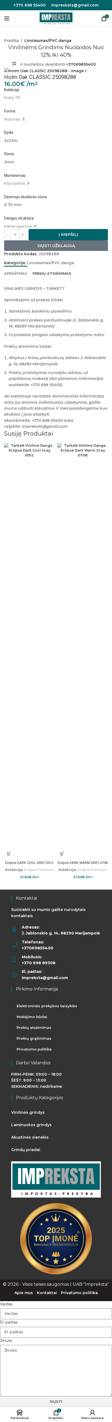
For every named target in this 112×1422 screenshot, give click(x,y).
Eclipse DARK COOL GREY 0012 (29, 863)
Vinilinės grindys (28, 1112)
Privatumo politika (34, 1049)
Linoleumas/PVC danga (47, 40)
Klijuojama (14, 183)
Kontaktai (47, 1292)
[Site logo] (56, 18)
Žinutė (6, 1340)
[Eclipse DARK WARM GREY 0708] (82, 646)
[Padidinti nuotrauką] (14, 64)
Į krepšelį (68, 234)
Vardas (6, 1304)
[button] (9, 853)
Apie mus (23, 1292)
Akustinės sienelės (30, 1137)
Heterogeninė (18, 226)
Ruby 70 (12, 97)
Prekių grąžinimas (34, 1038)
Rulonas (12, 119)
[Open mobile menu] (6, 18)
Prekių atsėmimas (34, 1027)
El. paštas (9, 1322)
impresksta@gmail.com (75, 5)
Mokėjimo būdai (32, 1017)
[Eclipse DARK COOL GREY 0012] (29, 646)
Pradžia (11, 40)
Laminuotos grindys (31, 1124)
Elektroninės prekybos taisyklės (47, 1006)
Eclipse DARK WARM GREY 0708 (83, 863)
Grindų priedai (25, 1149)
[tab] (15, 273)
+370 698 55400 (30, 5)
